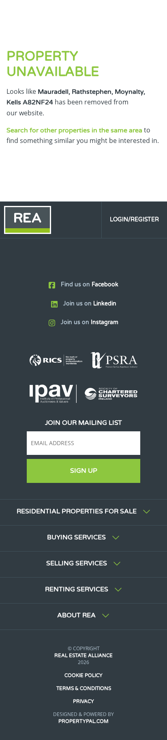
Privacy (83, 701)
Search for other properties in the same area (74, 130)
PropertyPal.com (83, 721)
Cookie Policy (83, 675)
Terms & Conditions (83, 688)
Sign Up (83, 471)
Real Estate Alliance (83, 655)
